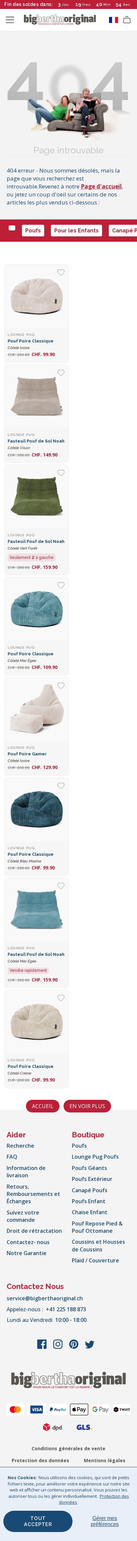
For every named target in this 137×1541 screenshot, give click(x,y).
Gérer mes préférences (105, 1521)
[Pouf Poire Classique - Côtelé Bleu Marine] (36, 810)
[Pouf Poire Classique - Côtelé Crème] (36, 1022)
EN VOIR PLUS (87, 1106)
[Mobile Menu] (10, 20)
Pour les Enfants (76, 230)
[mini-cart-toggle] (127, 20)
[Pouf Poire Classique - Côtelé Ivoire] (36, 296)
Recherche (20, 1145)
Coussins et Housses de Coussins (98, 1245)
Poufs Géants (89, 1168)
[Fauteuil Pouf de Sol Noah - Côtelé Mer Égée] (36, 910)
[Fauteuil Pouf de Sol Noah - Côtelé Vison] (36, 397)
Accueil (43, 1106)
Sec (126, 4)
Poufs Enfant (88, 1201)
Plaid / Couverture (95, 1260)
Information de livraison (26, 1171)
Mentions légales (104, 1460)
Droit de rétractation (34, 1230)
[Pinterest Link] (74, 1347)
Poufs (33, 230)
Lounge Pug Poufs (95, 1156)
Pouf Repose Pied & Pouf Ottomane (97, 1227)
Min (107, 4)
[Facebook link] (42, 1347)
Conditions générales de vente (68, 1448)
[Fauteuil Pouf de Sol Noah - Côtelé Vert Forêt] (36, 497)
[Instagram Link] (58, 1347)
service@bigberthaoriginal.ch (45, 1298)
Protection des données (40, 1460)
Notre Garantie (27, 1253)
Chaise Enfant (89, 1212)
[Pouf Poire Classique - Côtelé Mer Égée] (36, 609)
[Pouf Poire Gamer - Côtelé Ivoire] (36, 710)
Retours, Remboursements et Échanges (33, 1194)
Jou (65, 4)
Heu (86, 4)
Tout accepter (38, 1521)
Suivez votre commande (23, 1216)
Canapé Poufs (89, 1190)
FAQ (12, 1156)
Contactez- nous (28, 1242)
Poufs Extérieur (92, 1179)
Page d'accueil (101, 186)
